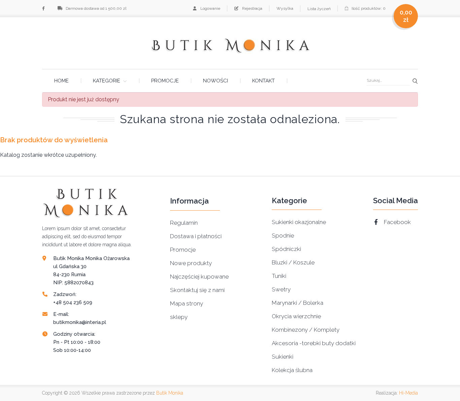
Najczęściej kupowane (199, 276)
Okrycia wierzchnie (296, 316)
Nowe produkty (191, 263)
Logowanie (209, 8)
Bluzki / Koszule (293, 262)
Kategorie (106, 81)
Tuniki (279, 275)
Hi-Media (408, 393)
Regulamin (184, 222)
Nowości (215, 81)
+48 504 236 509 (72, 302)
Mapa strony (186, 303)
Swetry (281, 289)
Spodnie (283, 235)
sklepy (179, 317)
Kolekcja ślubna (292, 370)
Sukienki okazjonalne (299, 222)
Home (61, 81)
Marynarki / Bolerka (297, 302)
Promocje (165, 81)
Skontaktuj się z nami (197, 290)
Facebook (397, 222)
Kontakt (263, 81)
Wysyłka (284, 8)
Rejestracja (251, 8)
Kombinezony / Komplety (305, 329)
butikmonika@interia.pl (79, 322)
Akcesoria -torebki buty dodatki (314, 343)
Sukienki (282, 356)
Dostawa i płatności (196, 236)
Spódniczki (286, 249)
